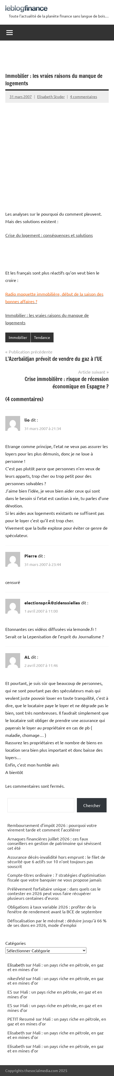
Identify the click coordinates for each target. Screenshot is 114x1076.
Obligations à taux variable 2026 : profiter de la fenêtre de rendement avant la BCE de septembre (54, 909)
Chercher (91, 805)
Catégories (15, 943)
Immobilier (18, 337)
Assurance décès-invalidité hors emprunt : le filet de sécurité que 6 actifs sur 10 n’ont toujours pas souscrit (56, 861)
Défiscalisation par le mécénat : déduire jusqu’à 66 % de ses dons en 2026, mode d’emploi (57, 923)
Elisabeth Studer (51, 96)
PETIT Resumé (21, 1018)
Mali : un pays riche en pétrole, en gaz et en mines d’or (55, 967)
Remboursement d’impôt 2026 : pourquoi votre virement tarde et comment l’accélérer (52, 827)
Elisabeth (16, 1032)
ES (9, 991)
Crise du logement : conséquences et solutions (49, 235)
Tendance (42, 337)
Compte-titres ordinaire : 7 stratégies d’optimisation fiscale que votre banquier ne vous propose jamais (56, 877)
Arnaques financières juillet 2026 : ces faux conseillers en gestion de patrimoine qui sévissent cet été (54, 843)
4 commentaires (83, 96)
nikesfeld (16, 978)
